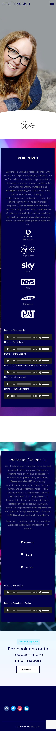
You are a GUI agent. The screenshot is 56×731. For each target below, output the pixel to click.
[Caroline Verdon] (16, 3)
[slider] (46, 337)
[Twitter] (13, 708)
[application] (28, 337)
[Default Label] (26, 708)
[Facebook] (6, 708)
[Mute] (39, 337)
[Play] (8, 337)
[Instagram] (19, 708)
